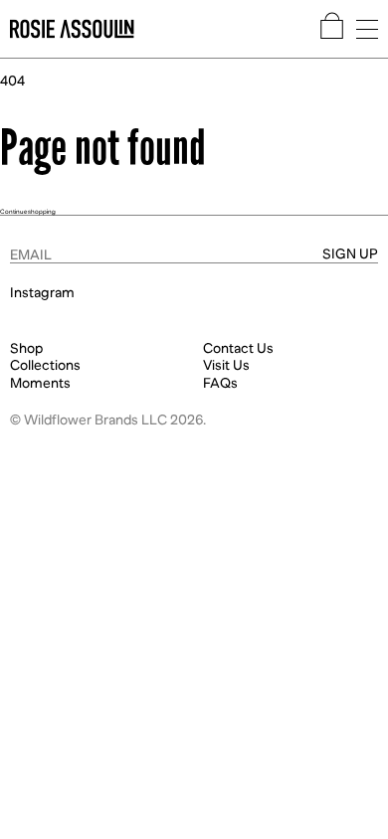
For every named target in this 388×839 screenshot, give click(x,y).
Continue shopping (28, 211)
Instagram (42, 292)
